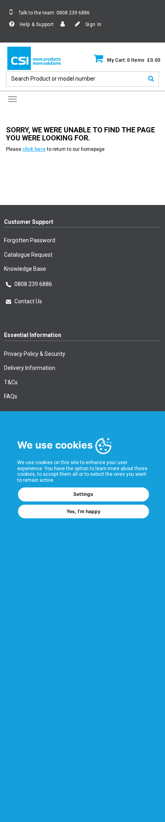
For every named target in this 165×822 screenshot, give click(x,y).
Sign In (93, 24)
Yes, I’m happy (83, 511)
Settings (83, 494)
